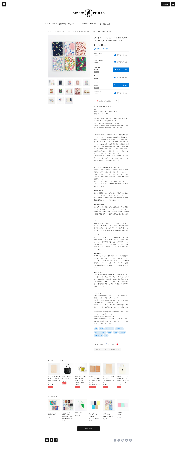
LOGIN (165, 4)
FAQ (99, 24)
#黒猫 (115, 332)
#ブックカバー (109, 329)
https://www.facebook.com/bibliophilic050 (115, 440)
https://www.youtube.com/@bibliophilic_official (126, 440)
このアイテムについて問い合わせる (108, 349)
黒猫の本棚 (62, 24)
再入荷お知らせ (122, 55)
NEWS (54, 24)
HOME (47, 24)
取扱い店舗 (107, 24)
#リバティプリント (100, 332)
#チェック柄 (98, 335)
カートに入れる (122, 69)
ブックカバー (73, 24)
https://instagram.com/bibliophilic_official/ (122, 440)
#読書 (101, 329)
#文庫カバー (119, 329)
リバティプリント (71, 31)
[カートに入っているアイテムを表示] (173, 4)
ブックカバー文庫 (59, 31)
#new (105, 335)
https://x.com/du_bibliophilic (118, 440)
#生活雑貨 (122, 332)
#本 (96, 329)
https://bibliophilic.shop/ (130, 440)
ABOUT (93, 24)
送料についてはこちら (103, 49)
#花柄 (109, 332)
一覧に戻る (88, 428)
